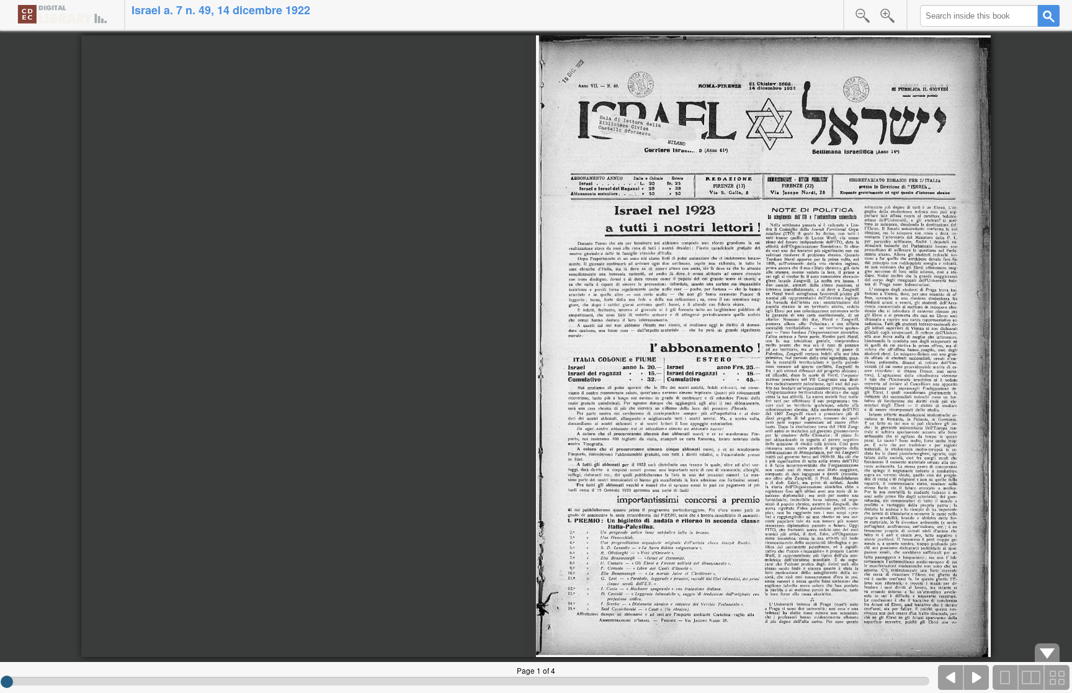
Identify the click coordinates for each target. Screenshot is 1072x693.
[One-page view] (1006, 677)
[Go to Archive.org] (62, 14)
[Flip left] (951, 677)
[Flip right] (976, 677)
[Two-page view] (1031, 677)
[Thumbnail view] (1056, 677)
